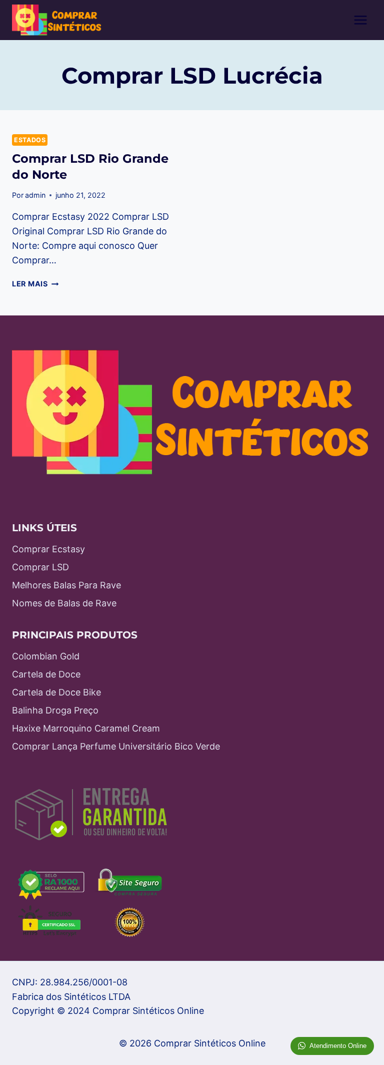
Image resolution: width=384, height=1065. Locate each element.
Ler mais (35, 283)
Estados (30, 140)
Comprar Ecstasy (48, 549)
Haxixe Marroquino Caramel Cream (86, 728)
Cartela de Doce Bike (56, 692)
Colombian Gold (46, 656)
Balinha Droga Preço (55, 710)
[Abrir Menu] (360, 20)
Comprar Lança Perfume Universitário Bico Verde (116, 746)
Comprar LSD (40, 567)
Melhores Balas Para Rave (66, 585)
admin (35, 195)
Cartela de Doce (46, 674)
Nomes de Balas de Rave (64, 603)
